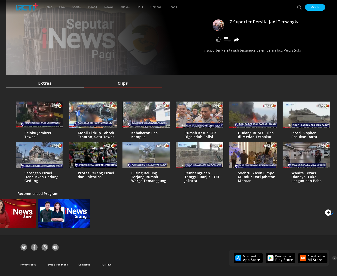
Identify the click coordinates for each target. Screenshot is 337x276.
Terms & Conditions (57, 265)
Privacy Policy (28, 265)
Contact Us (84, 265)
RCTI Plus (106, 265)
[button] (315, 7)
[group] (247, 258)
